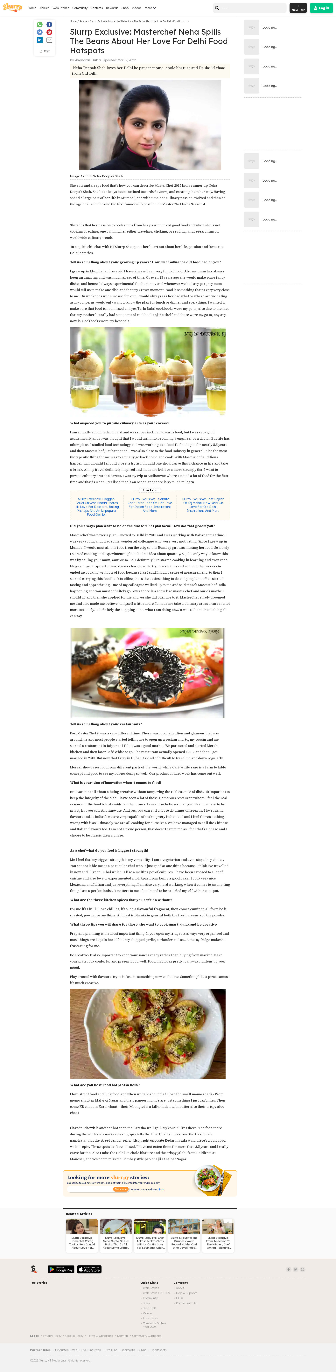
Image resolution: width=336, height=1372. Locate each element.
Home (32, 8)
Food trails (150, 1318)
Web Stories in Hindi (156, 1293)
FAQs (179, 1298)
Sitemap (122, 1336)
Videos (137, 8)
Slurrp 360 (149, 1308)
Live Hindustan (91, 1350)
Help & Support (186, 1293)
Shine (142, 1350)
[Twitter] (295, 1269)
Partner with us (186, 1303)
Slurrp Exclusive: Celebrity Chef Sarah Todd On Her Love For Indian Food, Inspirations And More (150, 505)
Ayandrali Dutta (88, 60)
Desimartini (128, 1350)
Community (80, 8)
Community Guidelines (146, 1336)
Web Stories (60, 8)
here (161, 1189)
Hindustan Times (66, 1350)
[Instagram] (302, 1269)
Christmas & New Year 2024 (154, 1325)
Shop (125, 8)
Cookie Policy (74, 1336)
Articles (44, 8)
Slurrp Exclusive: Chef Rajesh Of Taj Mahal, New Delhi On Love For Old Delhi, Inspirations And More (203, 505)
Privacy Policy (52, 1336)
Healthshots (158, 1350)
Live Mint (110, 1350)
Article (83, 21)
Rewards (112, 8)
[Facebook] (288, 1269)
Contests (97, 8)
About (180, 1288)
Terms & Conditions (100, 1336)
